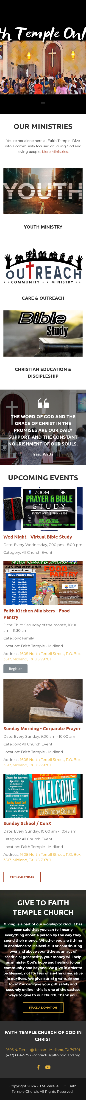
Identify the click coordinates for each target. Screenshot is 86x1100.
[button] (43, 104)
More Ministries (55, 151)
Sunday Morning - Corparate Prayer (41, 728)
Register (15, 669)
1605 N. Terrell (18, 1049)
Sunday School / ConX (27, 823)
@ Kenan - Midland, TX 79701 (55, 1049)
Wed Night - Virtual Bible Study (37, 537)
